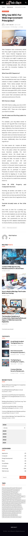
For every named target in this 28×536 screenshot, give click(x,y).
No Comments (6, 26)
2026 (4, 425)
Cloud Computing (7, 490)
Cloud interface (15, 490)
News (3, 461)
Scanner (4, 506)
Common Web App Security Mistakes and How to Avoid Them (13, 267)
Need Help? (14, 527)
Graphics (23, 496)
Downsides (15, 492)
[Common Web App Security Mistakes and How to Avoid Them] (14, 257)
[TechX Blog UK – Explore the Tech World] (14, 2)
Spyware (4, 508)
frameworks (11, 496)
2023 (4, 437)
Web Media (14, 514)
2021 (4, 443)
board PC (14, 488)
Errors (13, 494)
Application (5, 453)
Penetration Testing (21, 500)
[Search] (25, 2)
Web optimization (6, 516)
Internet (10, 498)
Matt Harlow (10, 24)
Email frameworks (6, 494)
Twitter (4, 510)
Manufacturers (17, 498)
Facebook (18, 494)
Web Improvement (11, 227)
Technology (5, 468)
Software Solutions (17, 506)
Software (4, 466)
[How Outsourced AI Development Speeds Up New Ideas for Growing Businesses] (5, 353)
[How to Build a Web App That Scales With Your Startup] (14, 281)
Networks (5, 500)
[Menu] (3, 2)
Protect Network (21, 502)
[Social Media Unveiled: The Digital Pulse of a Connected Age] (5, 344)
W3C (4, 227)
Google (17, 496)
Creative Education (7, 492)
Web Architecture (17, 512)
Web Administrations (7, 512)
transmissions (19, 508)
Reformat (5, 504)
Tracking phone (11, 508)
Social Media (5, 463)
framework (5, 496)
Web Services (5, 11)
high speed (5, 498)
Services (9, 506)
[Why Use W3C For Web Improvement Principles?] (14, 38)
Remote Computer (12, 504)
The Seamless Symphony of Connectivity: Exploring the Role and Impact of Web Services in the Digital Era (14, 319)
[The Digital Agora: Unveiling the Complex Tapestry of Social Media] (5, 362)
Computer (4, 456)
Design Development (7, 458)
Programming (13, 502)
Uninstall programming (12, 510)
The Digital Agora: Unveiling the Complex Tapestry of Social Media (18, 361)
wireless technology (16, 516)
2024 (4, 434)
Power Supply (6, 502)
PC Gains (13, 500)
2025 (4, 431)
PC (8, 500)
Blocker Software (6, 488)
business (19, 488)
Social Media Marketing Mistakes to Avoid (12, 390)
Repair (19, 504)
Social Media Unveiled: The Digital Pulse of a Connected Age (17, 343)
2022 (4, 440)
